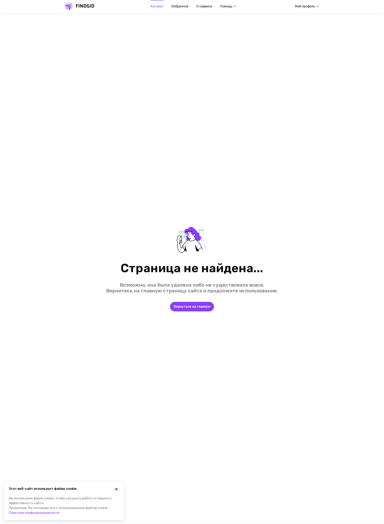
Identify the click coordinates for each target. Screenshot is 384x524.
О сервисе (204, 6)
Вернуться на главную (192, 306)
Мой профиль (305, 6)
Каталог (157, 6)
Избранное (179, 6)
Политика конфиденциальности (34, 513)
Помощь (226, 6)
